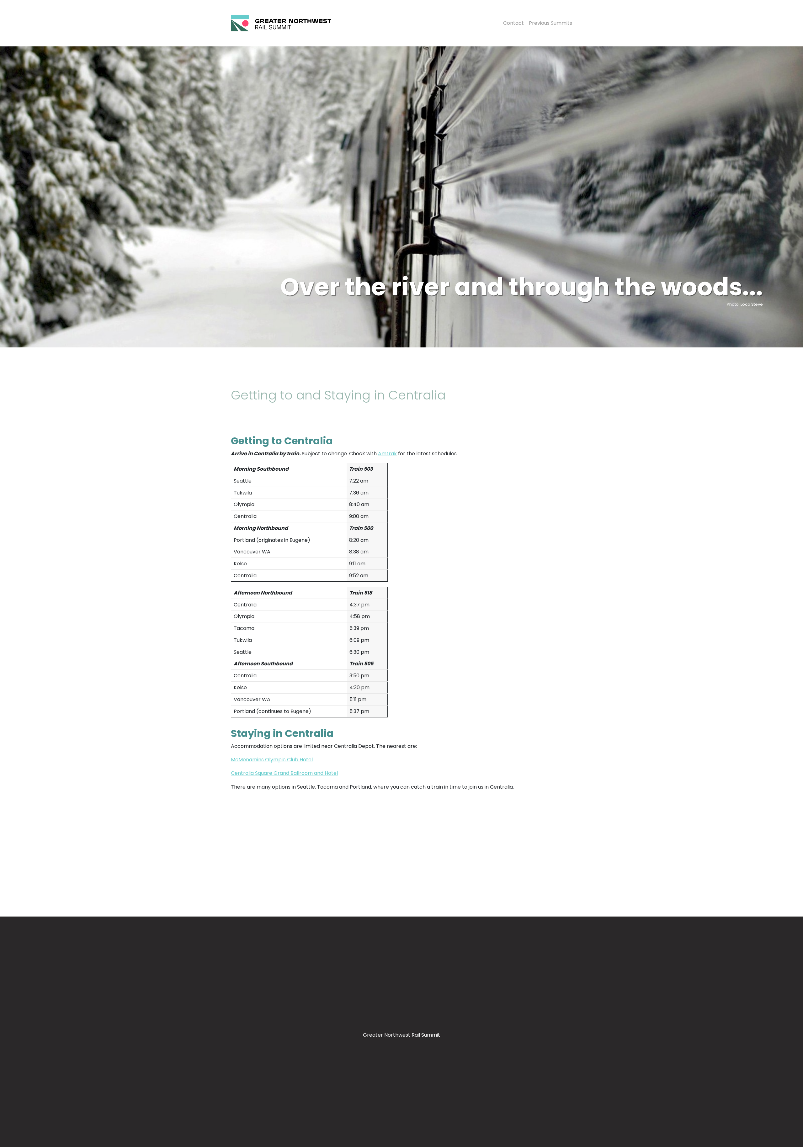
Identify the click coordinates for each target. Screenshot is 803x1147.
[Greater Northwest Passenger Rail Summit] (281, 22)
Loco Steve (752, 304)
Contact (513, 23)
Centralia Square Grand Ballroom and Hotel (284, 773)
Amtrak (387, 453)
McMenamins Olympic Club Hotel (272, 759)
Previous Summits (550, 23)
